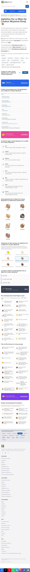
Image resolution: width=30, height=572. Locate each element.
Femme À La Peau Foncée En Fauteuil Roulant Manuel (21, 377)
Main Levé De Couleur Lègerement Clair (8, 339)
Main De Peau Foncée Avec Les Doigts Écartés (21, 329)
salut (24, 62)
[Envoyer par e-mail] (28, 570)
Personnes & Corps (5, 458)
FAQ (2, 535)
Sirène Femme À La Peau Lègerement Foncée (21, 348)
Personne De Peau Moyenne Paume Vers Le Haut (21, 418)
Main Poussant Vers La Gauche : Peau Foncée (7, 329)
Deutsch (14, 433)
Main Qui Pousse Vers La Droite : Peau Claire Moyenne (22, 324)
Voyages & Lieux (5, 466)
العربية (13, 437)
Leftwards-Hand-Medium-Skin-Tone (21, 310)
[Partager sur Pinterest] (9, 570)
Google (3, 503)
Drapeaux (3, 460)
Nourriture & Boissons (6, 472)
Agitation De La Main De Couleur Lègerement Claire (7, 409)
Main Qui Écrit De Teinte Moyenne (7, 417)
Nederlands (4, 435)
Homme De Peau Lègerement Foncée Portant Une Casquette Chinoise (7, 372)
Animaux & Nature (5, 470)
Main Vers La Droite (21, 319)
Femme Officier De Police (7, 368)
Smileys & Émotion (5, 468)
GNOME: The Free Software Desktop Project (11, 553)
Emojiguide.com (4, 14)
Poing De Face (6, 363)
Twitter (2, 510)
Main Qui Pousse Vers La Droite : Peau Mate (8, 315)
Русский (17, 435)
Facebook (3, 505)
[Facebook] (2, 453)
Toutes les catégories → (6, 496)
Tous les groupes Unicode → (7, 474)
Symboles (3, 464)
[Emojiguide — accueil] (2, 446)
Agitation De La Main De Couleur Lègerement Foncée (22, 409)
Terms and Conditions (6, 543)
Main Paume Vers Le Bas (22, 334)
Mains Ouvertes (4, 15)
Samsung (3, 512)
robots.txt (9, 561)
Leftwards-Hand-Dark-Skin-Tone (22, 302)
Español (9, 433)
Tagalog (4, 439)
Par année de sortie (5, 525)
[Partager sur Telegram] (17, 570)
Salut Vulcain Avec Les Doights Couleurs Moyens (8, 334)
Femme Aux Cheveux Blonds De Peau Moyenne (22, 371)
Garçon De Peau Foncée (21, 368)
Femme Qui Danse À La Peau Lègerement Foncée (8, 353)
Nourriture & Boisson (6, 494)
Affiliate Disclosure (5, 547)
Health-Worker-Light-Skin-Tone (7, 382)
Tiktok (2, 516)
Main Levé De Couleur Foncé (6, 305)
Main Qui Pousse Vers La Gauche (21, 339)
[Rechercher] (27, 6)
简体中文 (23, 435)
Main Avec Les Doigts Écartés (22, 315)
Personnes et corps (14, 14)
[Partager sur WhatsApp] (13, 570)
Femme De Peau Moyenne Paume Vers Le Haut (21, 422)
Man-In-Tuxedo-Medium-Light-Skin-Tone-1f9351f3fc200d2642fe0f (8, 389)
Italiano (25, 433)
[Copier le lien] (24, 570)
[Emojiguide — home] (6, 2)
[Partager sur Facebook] (2, 570)
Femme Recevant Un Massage (22, 388)
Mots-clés (3, 523)
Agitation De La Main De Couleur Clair (7, 414)
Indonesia (22, 437)
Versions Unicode (5, 527)
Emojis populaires (5, 529)
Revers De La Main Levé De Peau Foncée (7, 310)
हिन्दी (17, 437)
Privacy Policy (4, 545)
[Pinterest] (8, 453)
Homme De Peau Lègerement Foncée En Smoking (7, 377)
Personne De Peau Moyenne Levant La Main (7, 422)
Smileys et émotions (5, 490)
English (3, 433)
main (22, 60)
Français (20, 433)
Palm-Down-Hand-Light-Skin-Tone (7, 302)
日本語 (3, 437)
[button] (15, 97)
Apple (2, 501)
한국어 (8, 437)
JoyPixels (3, 514)
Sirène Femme (6, 358)
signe (3, 64)
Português (11, 435)
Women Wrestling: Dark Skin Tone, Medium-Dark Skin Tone (21, 383)
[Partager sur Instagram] (20, 570)
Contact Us (3, 551)
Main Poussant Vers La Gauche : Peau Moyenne (7, 320)
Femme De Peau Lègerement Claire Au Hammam (21, 358)
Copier (25, 72)
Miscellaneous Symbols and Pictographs (11, 128)
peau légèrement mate (15, 62)
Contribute (3, 541)
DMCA (2, 549)
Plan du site (3, 561)
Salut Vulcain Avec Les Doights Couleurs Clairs (8, 324)
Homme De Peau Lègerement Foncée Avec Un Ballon (22, 363)
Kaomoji (3, 533)
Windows (3, 507)
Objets (2, 462)
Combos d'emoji (5, 521)
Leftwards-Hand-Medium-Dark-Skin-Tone (21, 306)
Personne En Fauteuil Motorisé (8, 348)
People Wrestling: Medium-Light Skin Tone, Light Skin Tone (22, 353)
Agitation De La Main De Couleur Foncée (22, 414)
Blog (2, 531)
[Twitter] (5, 453)
